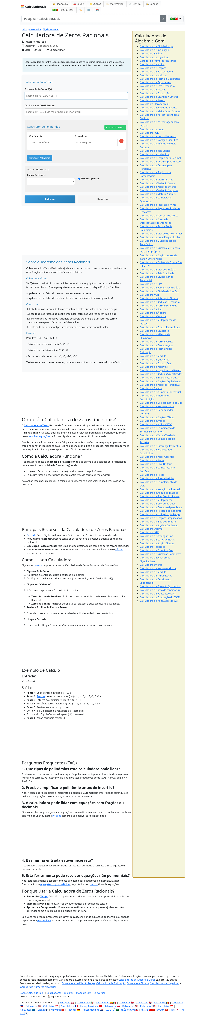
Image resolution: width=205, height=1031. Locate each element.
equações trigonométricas (55, 884)
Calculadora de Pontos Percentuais (160, 327)
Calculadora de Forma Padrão (157, 478)
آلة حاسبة (110, 1009)
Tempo (44, 896)
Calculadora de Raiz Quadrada (157, 273)
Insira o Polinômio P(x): (39, 89)
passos (38, 565)
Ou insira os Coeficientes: (40, 105)
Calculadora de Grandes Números (159, 96)
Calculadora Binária (151, 53)
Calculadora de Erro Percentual (157, 86)
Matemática (35, 29)
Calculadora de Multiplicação (156, 500)
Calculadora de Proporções (155, 363)
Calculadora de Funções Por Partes (159, 496)
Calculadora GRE (149, 532)
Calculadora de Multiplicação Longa (160, 514)
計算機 (144, 1009)
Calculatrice (67, 1006)
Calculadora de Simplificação (156, 575)
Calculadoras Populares (60, 993)
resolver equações (39, 436)
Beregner (65, 1002)
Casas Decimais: (36, 175)
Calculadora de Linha (152, 129)
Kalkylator (25, 1009)
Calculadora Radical (151, 309)
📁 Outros (95, 4)
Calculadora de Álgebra (153, 312)
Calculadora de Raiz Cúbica (155, 150)
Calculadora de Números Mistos (158, 568)
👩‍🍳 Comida (152, 4)
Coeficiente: (36, 136)
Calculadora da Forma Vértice (156, 341)
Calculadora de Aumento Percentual (160, 392)
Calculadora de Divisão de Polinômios (161, 233)
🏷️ (80, 10)
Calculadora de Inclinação (154, 50)
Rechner (71, 1009)
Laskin (41, 1009)
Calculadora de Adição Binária (157, 543)
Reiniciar (102, 199)
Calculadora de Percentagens (156, 345)
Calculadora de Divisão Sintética (158, 269)
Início (24, 29)
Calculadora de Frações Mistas (157, 417)
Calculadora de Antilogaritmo (156, 536)
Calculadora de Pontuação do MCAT (160, 597)
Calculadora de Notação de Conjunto (161, 510)
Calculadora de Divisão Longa (156, 46)
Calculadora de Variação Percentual (160, 384)
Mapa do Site (83, 993)
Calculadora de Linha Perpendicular (160, 237)
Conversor (99, 993)
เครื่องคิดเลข (128, 1009)
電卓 (173, 1009)
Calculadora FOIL (149, 132)
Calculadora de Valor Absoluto (157, 456)
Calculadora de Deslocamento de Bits (161, 402)
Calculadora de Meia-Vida (154, 154)
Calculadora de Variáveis (154, 366)
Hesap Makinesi (89, 1006)
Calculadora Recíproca (152, 546)
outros (94, 884)
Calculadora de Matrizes (153, 75)
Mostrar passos (90, 178)
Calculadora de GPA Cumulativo (158, 503)
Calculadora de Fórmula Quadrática (160, 78)
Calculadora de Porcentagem (156, 71)
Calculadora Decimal (151, 528)
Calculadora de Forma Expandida (158, 305)
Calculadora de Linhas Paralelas (158, 136)
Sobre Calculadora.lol (32, 993)
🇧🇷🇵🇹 (63, 10)
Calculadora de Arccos (152, 420)
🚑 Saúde (78, 4)
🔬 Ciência (135, 4)
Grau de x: (81, 136)
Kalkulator (110, 1006)
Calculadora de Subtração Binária (159, 298)
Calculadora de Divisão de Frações (159, 291)
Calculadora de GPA (151, 284)
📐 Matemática (115, 4)
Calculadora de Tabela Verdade (157, 435)
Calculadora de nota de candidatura (160, 590)
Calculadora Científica (152, 64)
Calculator (124, 1002)
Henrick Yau (39, 41)
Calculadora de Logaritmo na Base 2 (160, 370)
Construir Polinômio (39, 157)
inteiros (56, 815)
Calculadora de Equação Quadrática (160, 586)
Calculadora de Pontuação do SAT (159, 600)
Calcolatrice (83, 1002)
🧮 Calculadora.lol (34, 7)
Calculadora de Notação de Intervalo (160, 489)
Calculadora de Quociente (154, 359)
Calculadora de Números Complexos (160, 554)
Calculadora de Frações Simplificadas (161, 518)
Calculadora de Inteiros (153, 316)
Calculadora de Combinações (156, 550)
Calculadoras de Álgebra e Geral (136, 979)
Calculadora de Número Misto (157, 406)
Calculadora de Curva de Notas (157, 539)
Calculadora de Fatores (153, 89)
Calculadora (103, 1002)
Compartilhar (57, 49)
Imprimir (29, 45)
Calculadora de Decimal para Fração (160, 161)
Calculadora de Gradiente (154, 330)
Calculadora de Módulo (153, 356)
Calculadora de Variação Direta (157, 183)
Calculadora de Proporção (155, 93)
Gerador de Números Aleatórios (158, 60)
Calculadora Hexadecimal (154, 104)
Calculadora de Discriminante (156, 179)
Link (39, 49)
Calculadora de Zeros (36, 425)
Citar (27, 49)
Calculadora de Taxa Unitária (156, 464)
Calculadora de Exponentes (155, 82)
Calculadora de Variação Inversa (158, 186)
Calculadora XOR (149, 294)
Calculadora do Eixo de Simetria (158, 521)
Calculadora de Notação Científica (159, 140)
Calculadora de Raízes (152, 100)
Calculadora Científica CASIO (156, 424)
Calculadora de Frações (153, 68)
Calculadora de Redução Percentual (160, 302)
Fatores (41, 696)
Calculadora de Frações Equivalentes (160, 381)
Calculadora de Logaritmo (154, 57)
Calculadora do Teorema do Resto (159, 215)
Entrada (31, 535)
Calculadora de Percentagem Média (160, 287)
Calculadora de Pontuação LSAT (158, 593)
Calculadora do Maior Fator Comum (160, 111)
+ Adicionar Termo (115, 127)
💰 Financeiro (60, 4)
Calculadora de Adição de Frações (159, 492)
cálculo (119, 549)
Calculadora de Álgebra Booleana (159, 525)
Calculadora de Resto (152, 460)
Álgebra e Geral (51, 29)
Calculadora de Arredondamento (158, 107)
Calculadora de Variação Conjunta (159, 190)
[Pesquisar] (163, 18)
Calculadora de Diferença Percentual (160, 446)
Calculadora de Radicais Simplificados (161, 374)
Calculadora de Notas (152, 474)
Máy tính (56, 1009)
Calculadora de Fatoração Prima (158, 204)
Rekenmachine (91, 1009)
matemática (44, 920)
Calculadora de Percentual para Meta (161, 507)
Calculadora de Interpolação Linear (160, 377)
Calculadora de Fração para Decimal (160, 158)
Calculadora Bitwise (151, 388)
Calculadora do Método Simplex (158, 194)
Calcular (50, 199)
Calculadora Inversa (151, 564)
